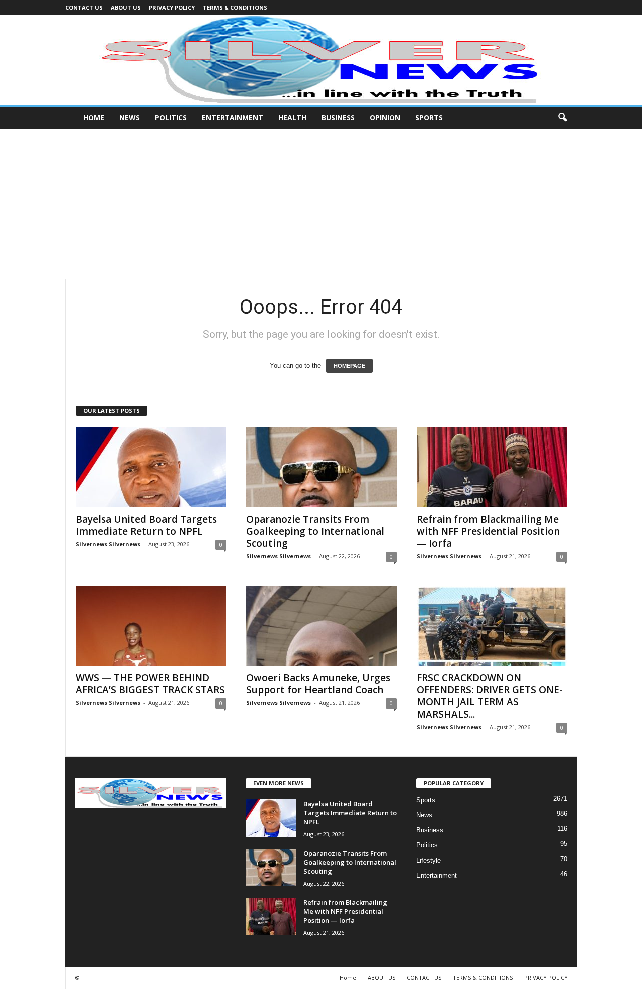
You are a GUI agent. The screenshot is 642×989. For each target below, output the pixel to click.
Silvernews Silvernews (108, 544)
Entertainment (232, 117)
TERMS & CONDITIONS (235, 7)
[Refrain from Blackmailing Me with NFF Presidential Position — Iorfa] (492, 467)
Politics (171, 117)
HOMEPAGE (349, 366)
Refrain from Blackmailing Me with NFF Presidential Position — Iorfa (488, 531)
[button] (562, 118)
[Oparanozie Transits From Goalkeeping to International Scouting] (321, 467)
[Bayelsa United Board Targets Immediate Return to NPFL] (151, 467)
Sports (429, 117)
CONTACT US (84, 7)
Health (292, 117)
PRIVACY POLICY (172, 7)
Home (93, 117)
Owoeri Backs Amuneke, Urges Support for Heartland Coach (318, 683)
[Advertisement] (321, 204)
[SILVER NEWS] (321, 60)
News (129, 117)
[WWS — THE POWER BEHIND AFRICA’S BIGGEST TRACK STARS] (151, 626)
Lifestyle (428, 860)
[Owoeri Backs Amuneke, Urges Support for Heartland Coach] (321, 626)
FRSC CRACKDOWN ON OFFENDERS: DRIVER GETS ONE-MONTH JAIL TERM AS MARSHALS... (490, 696)
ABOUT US (126, 7)
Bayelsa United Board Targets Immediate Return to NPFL (146, 525)
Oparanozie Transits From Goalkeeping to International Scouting (315, 531)
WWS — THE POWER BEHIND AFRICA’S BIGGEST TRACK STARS (150, 683)
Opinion (385, 117)
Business (338, 117)
